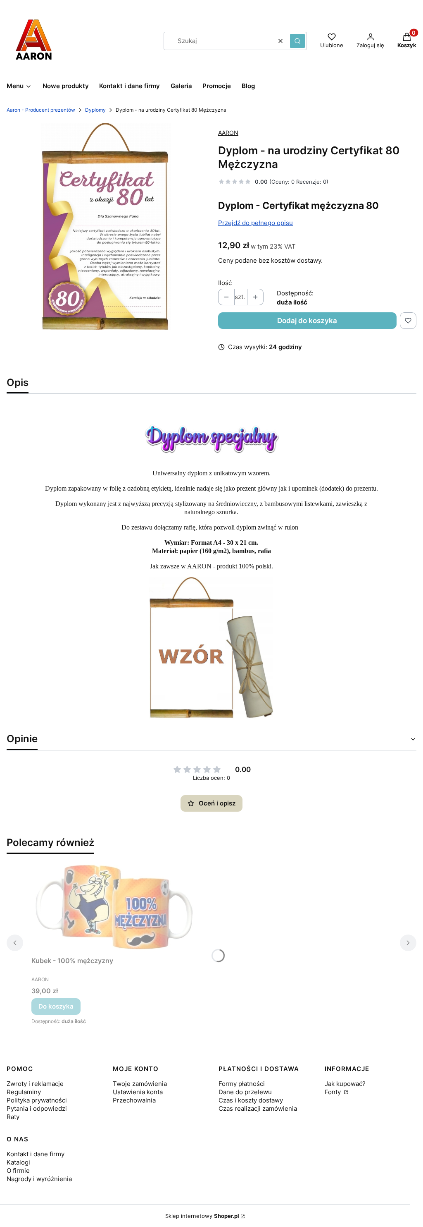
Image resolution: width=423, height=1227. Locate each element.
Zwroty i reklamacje (35, 1084)
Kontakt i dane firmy (35, 1154)
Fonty (333, 1092)
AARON (228, 132)
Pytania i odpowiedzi (37, 1108)
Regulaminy (24, 1092)
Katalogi (18, 1162)
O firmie (18, 1170)
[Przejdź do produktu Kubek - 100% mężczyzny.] (114, 907)
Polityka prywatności (37, 1100)
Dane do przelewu (245, 1092)
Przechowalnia (134, 1100)
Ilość (225, 283)
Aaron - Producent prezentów (41, 110)
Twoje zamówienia (140, 1084)
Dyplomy (95, 110)
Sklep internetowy (202, 1216)
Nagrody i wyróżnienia (39, 1179)
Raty (13, 1117)
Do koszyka (56, 1006)
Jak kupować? (345, 1084)
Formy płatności (242, 1084)
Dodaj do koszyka (307, 320)
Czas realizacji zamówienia (258, 1108)
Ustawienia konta (138, 1092)
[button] (297, 41)
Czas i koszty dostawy (251, 1100)
